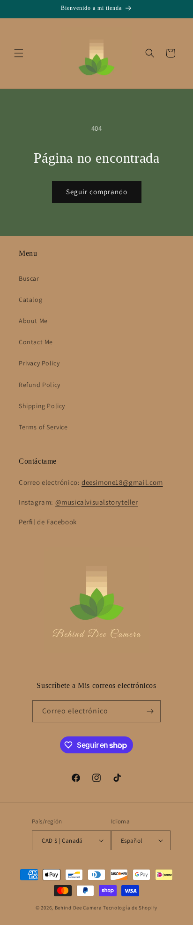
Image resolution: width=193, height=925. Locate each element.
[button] (18, 53)
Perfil (27, 521)
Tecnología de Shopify (130, 907)
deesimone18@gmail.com (122, 482)
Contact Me (36, 342)
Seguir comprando (96, 191)
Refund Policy (39, 384)
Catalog (30, 299)
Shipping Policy (42, 406)
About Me (33, 320)
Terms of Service (43, 427)
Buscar (29, 278)
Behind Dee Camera (78, 907)
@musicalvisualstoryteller (96, 502)
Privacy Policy (39, 363)
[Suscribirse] (150, 711)
